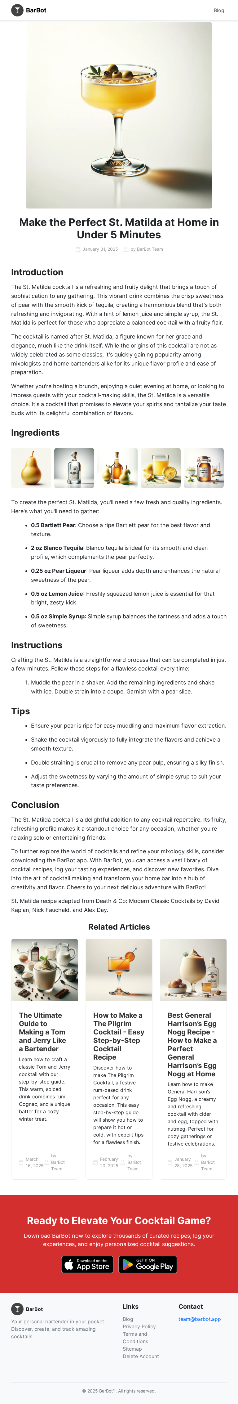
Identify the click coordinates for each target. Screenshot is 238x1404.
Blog (219, 10)
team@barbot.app (199, 1319)
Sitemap (132, 1349)
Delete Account (141, 1356)
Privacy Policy (139, 1326)
